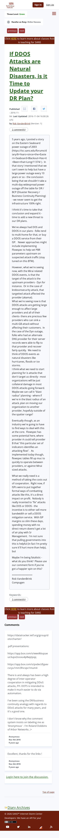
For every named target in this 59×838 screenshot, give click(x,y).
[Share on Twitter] (44, 109)
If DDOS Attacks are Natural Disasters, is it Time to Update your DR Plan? (28, 76)
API (31, 818)
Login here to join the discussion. (27, 777)
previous (12, 30)
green (22, 14)
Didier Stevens (34, 22)
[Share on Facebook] (34, 109)
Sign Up (50, 4)
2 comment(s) (19, 129)
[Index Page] (10, 4)
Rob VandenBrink (21, 123)
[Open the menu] (54, 13)
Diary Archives (19, 807)
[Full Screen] (24, 109)
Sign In (38, 4)
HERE (14, 38)
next (22, 30)
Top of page (48, 792)
